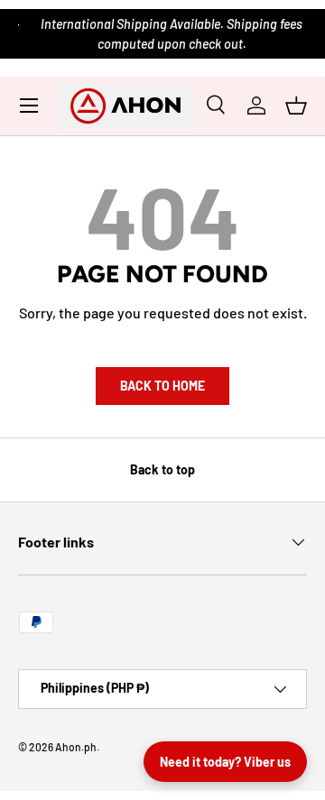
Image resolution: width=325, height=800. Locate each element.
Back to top (162, 469)
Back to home (162, 385)
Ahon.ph (76, 746)
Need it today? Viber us (225, 761)
